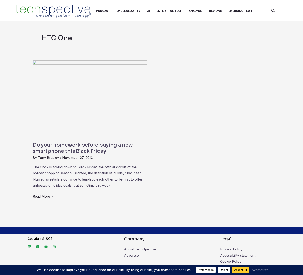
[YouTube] (46, 246)
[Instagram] (54, 246)
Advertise (131, 255)
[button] (273, 10)
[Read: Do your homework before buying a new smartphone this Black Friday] (90, 99)
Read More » (43, 196)
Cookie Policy (230, 261)
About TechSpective (140, 249)
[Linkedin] (29, 246)
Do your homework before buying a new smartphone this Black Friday (83, 148)
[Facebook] (37, 246)
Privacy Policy (231, 249)
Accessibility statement (237, 255)
